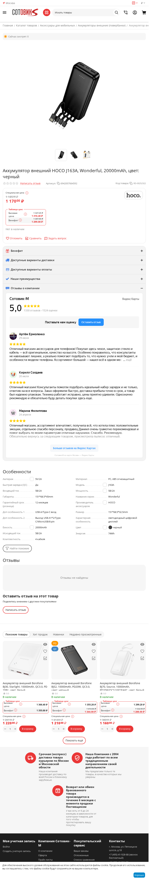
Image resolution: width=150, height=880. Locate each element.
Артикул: (51, 183)
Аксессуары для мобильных (57, 25)
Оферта (42, 855)
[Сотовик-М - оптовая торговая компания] (25, 12)
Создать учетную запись (17, 851)
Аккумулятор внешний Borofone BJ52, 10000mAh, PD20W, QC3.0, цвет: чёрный (71, 686)
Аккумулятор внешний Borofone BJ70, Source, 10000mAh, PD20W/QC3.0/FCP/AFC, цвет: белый (122, 686)
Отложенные (81, 855)
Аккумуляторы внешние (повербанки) (101, 25)
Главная (8, 25)
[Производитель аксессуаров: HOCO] (133, 195)
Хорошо (139, 875)
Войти (6, 846)
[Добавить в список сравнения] (45, 658)
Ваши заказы (81, 850)
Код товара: (122, 183)
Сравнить (35, 238)
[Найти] (116, 12)
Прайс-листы (45, 859)
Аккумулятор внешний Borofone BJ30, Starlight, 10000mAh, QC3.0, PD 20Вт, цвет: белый (25, 686)
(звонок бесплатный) (123, 856)
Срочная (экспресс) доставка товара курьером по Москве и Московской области (54, 760)
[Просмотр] (45, 644)
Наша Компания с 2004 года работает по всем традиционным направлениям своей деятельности (102, 760)
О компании (45, 850)
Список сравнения (84, 859)
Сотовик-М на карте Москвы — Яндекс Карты (74, 455)
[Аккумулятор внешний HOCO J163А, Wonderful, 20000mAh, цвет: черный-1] (74, 95)
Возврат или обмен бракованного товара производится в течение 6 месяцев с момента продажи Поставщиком (81, 796)
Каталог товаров (26, 25)
